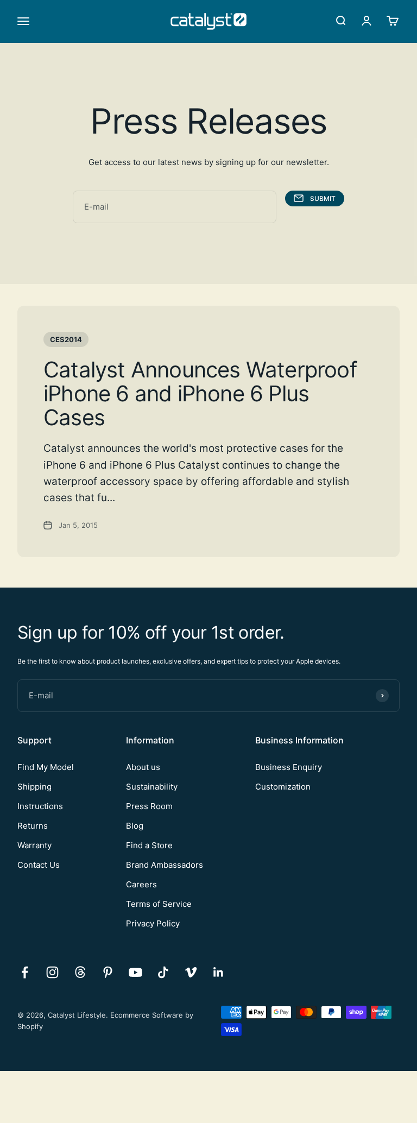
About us (143, 767)
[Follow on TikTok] (163, 972)
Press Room (149, 806)
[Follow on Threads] (80, 972)
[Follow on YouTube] (135, 972)
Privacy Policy (153, 923)
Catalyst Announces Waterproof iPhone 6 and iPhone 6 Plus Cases (200, 393)
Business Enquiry (288, 767)
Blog (134, 826)
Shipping (34, 786)
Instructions (40, 806)
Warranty (34, 845)
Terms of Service (159, 904)
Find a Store (149, 845)
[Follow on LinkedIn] (218, 972)
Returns (32, 826)
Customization (283, 786)
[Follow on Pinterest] (107, 972)
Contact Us (38, 865)
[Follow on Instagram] (52, 972)
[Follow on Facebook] (24, 972)
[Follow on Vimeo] (191, 972)
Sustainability (152, 786)
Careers (141, 884)
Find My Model (45, 767)
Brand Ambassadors (164, 865)
